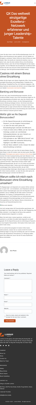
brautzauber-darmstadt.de (14, 88)
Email (6, 301)
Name (6, 294)
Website (6, 308)
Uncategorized (25, 41)
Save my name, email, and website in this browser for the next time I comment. (17, 316)
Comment (7, 278)
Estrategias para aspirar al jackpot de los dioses (19, 154)
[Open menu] (35, 3)
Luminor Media (17, 401)
